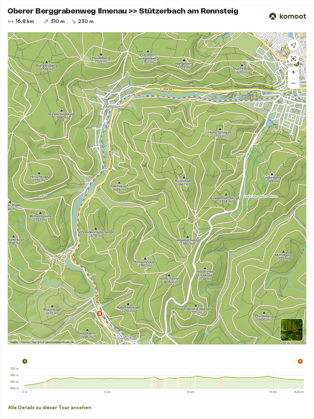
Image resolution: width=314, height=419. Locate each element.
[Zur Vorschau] (292, 330)
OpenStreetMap (53, 342)
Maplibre (14, 342)
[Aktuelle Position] (293, 45)
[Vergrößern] (293, 72)
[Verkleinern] (293, 83)
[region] (157, 188)
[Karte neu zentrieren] (293, 58)
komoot (26, 342)
